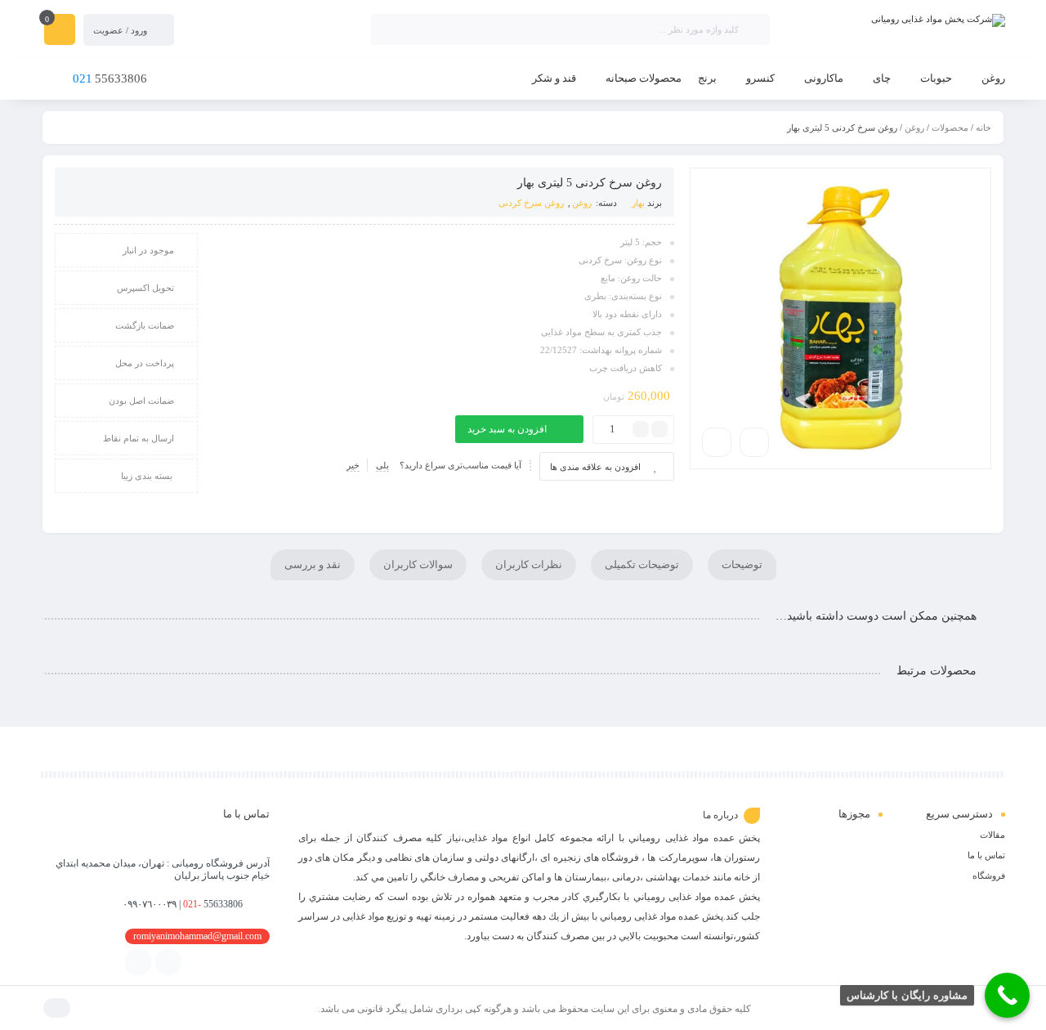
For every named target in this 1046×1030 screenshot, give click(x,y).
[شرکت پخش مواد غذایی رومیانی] (895, 20)
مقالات (992, 835)
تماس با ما (986, 855)
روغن (914, 127)
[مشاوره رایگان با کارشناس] (1007, 995)
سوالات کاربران (418, 564)
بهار (638, 203)
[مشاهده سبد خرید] (59, 31)
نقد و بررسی (312, 564)
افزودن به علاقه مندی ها (595, 467)
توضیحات (742, 564)
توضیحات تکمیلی (642, 564)
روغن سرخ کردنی (531, 203)
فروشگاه (988, 875)
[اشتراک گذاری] (754, 442)
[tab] (742, 564)
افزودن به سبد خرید (507, 429)
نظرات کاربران (528, 564)
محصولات (950, 127)
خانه (983, 127)
